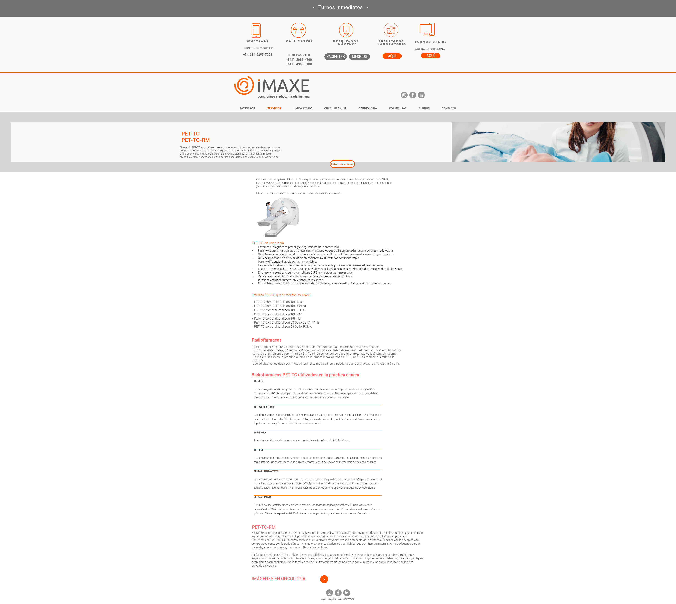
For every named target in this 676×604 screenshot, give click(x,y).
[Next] (324, 579)
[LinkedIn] (421, 95)
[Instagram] (404, 95)
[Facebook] (412, 95)
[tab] (318, 450)
